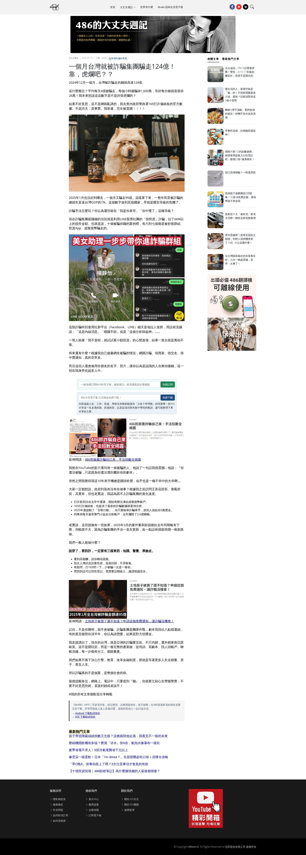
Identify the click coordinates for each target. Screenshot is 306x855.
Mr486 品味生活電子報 (170, 7)
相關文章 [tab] (213, 59)
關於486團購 (131, 804)
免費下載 (168, 397)
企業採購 (93, 810)
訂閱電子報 (94, 815)
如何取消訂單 (60, 815)
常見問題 (57, 810)
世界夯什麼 (146, 7)
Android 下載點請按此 (87, 713)
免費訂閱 (168, 384)
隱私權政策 (59, 799)
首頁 (112, 7)
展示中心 (93, 799)
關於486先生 (131, 799)
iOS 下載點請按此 (85, 716)
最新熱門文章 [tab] (230, 59)
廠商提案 (93, 804)
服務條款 (57, 804)
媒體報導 (129, 810)
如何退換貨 (59, 820)
